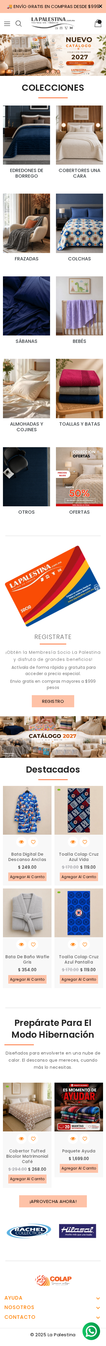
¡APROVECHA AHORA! (53, 1201)
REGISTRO (53, 701)
